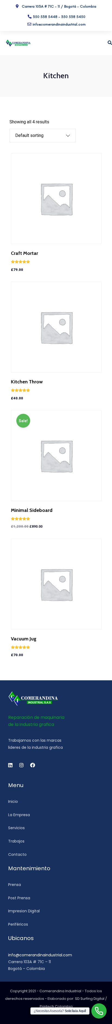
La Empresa (19, 815)
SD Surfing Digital (89, 998)
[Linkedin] (10, 765)
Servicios (16, 828)
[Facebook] (33, 765)
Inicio (13, 801)
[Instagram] (21, 765)
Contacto (17, 854)
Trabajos (16, 841)
